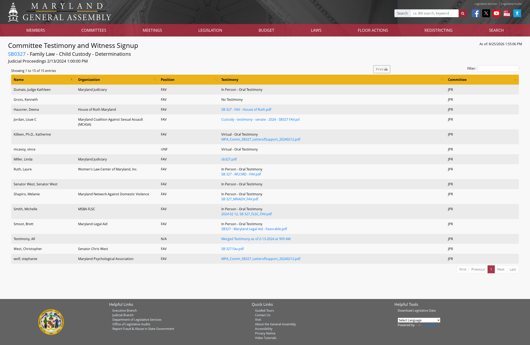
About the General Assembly (275, 324)
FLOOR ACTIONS (373, 30)
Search (402, 13)
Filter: (471, 68)
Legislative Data (424, 310)
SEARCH (496, 30)
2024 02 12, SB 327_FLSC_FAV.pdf (246, 214)
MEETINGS (152, 30)
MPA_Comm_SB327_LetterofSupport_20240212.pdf (260, 139)
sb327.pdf (229, 159)
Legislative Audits (511, 4)
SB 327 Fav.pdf (232, 249)
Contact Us (262, 315)
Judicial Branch (123, 315)
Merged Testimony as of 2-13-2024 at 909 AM (255, 239)
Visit (258, 319)
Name (19, 79)
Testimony (229, 79)
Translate (429, 325)
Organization (89, 79)
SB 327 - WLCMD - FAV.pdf (241, 174)
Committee (457, 79)
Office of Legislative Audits (131, 324)
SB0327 (17, 53)
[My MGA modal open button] (506, 13)
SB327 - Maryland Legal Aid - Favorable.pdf (254, 229)
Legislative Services (486, 4)
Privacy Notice (265, 333)
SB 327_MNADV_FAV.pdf (239, 199)
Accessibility (263, 329)
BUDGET (266, 30)
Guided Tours (264, 310)
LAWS (316, 30)
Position (168, 79)
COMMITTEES (93, 30)
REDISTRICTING (438, 30)
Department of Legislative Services (136, 319)
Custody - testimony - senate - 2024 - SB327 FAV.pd (260, 119)
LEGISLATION (210, 30)
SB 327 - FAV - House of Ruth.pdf (246, 109)
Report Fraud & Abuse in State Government (143, 329)
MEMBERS (35, 30)
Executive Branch (124, 310)
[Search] (463, 13)
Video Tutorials (265, 338)
